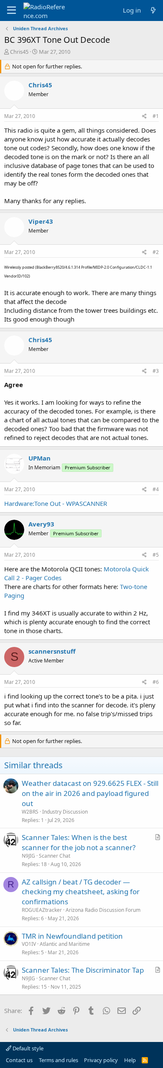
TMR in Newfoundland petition (72, 936)
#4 (156, 489)
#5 (156, 554)
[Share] (144, 116)
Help (130, 1060)
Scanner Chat (54, 855)
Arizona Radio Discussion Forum (103, 910)
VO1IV (29, 944)
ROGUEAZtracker (42, 910)
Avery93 (41, 524)
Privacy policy (101, 1060)
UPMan (39, 458)
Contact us (19, 1060)
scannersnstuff (52, 651)
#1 (156, 116)
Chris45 (19, 51)
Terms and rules (58, 1060)
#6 (156, 682)
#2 (156, 252)
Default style (27, 1048)
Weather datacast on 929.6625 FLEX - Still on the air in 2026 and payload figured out (90, 793)
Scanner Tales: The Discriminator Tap (83, 970)
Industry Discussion (65, 811)
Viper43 (40, 221)
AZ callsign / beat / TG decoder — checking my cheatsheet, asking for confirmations (81, 892)
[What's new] (153, 10)
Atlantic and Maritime (65, 944)
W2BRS (30, 811)
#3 (156, 370)
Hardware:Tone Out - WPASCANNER (55, 503)
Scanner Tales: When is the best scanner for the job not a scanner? (78, 842)
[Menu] (11, 10)
